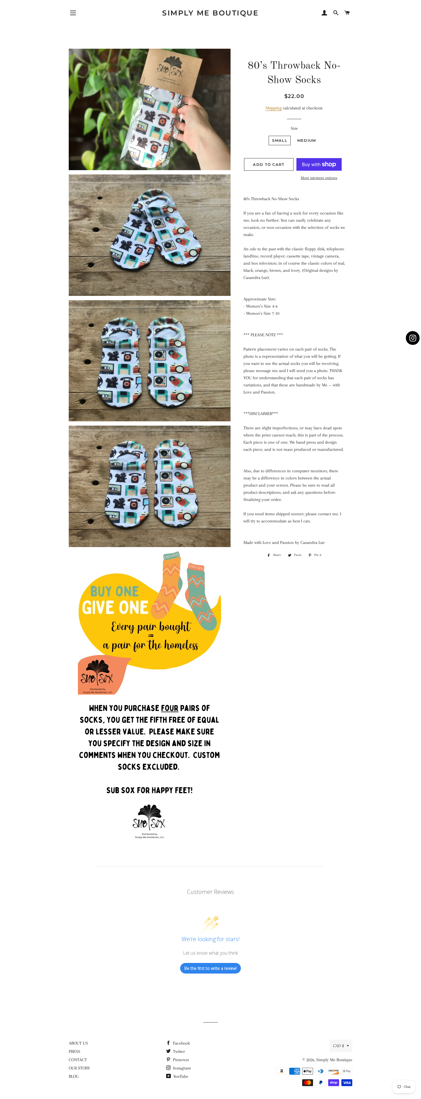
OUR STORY (79, 1068)
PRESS (74, 1051)
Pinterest (180, 1059)
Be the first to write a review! (210, 968)
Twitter (178, 1051)
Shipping (273, 108)
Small (279, 140)
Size (294, 128)
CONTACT (78, 1059)
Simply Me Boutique (210, 13)
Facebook (181, 1043)
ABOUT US (78, 1043)
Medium (306, 140)
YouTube (180, 1076)
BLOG (73, 1076)
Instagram (181, 1068)
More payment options (319, 178)
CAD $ (338, 1045)
